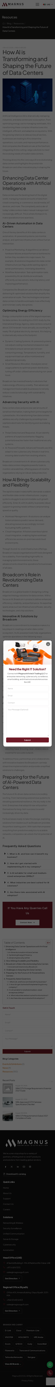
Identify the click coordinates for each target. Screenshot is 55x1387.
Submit (27, 740)
